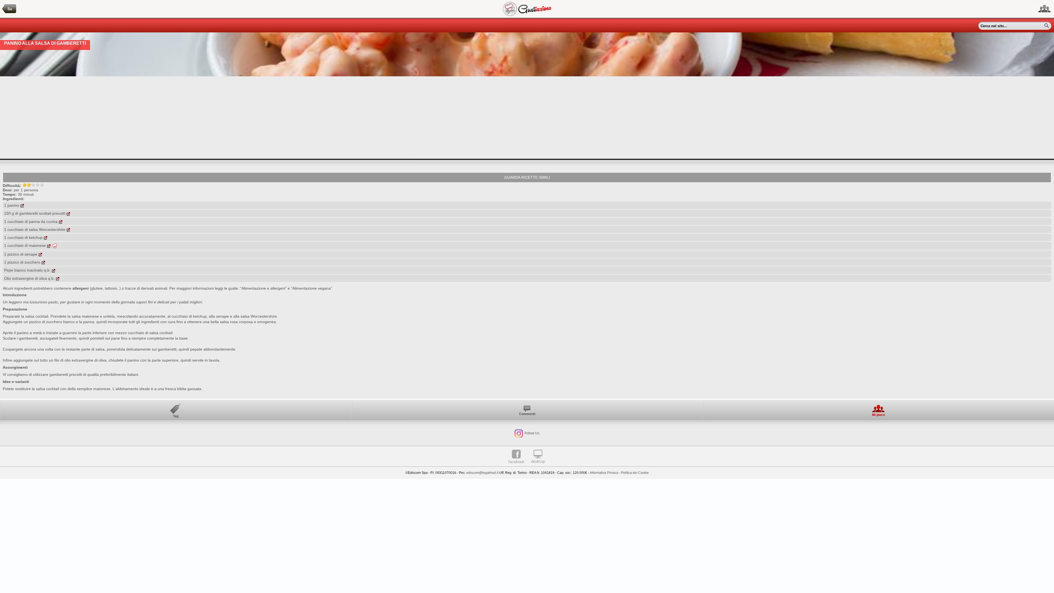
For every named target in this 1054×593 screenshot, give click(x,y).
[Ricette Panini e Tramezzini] (9, 9)
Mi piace (878, 415)
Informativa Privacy (604, 473)
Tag (175, 416)
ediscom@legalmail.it (482, 473)
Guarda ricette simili (527, 177)
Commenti (527, 414)
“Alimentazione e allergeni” (263, 288)
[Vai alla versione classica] (538, 466)
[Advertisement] (527, 117)
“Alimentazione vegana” (311, 288)
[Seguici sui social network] (1044, 9)
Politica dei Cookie (635, 473)
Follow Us (531, 433)
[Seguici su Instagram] (519, 433)
